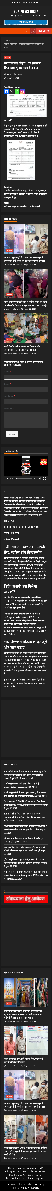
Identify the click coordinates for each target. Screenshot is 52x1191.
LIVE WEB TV (43, 31)
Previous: (25, 192)
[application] (26, 468)
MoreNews (18, 1187)
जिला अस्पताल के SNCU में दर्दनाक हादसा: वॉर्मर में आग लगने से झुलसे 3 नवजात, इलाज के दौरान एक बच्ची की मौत (26, 803)
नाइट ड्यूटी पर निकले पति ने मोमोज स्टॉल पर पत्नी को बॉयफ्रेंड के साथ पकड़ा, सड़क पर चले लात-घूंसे (25, 303)
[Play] (7, 478)
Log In (38, 1174)
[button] (4, 31)
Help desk (40, 1178)
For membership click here (19, 1178)
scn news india (26, 11)
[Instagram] (22, 91)
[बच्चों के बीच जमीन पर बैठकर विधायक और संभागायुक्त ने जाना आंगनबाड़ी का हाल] (26, 328)
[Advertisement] (26, 729)
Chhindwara (12, 1141)
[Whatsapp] (17, 91)
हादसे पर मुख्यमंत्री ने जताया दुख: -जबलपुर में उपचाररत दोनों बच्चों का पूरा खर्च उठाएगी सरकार (24, 258)
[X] (11, 91)
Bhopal (8, 57)
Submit (12, 434)
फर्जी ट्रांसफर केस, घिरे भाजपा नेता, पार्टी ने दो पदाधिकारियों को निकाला (21, 785)
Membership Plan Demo (21, 1174)
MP (41, 1167)
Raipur (9, 1051)
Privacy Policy (12, 1171)
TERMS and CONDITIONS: (33, 1171)
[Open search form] (27, 31)
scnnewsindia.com (14, 74)
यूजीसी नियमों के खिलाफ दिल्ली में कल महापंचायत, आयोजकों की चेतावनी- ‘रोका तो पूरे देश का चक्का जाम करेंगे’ (24, 817)
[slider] (24, 478)
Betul (9, 1004)
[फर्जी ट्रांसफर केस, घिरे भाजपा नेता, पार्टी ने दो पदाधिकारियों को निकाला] (26, 1040)
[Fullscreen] (44, 478)
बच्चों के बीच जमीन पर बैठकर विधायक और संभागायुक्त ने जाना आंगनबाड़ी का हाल (22, 347)
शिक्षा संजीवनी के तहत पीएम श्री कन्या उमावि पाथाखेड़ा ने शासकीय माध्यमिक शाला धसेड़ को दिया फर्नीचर (25, 827)
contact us (32, 1167)
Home (11, 1167)
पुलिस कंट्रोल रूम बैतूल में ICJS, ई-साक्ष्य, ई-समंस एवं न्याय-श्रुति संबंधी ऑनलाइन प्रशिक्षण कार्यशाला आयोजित (25, 861)
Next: (22, 204)
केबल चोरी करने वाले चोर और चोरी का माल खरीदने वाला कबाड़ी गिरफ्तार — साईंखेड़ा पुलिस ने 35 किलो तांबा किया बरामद (26, 875)
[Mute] (40, 478)
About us (20, 1167)
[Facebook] (6, 91)
